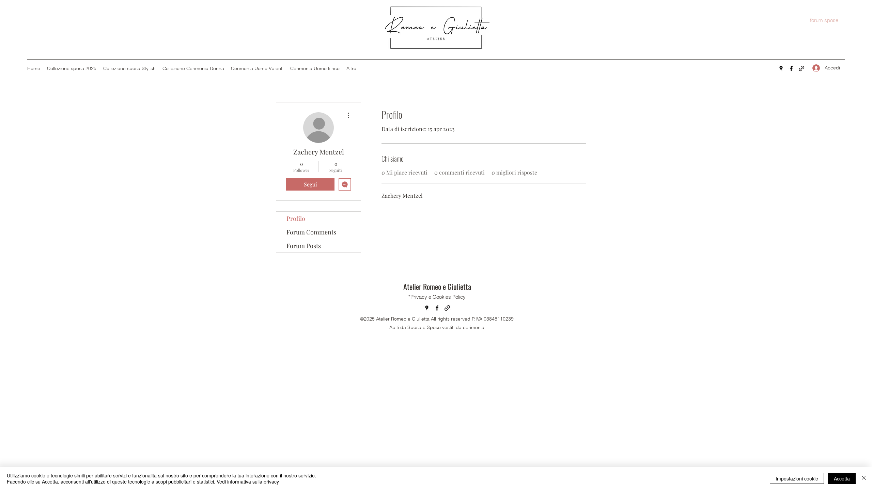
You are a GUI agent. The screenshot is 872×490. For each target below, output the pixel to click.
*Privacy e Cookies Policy (437, 297)
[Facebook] (791, 68)
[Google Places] (781, 68)
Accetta (842, 478)
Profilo (295, 218)
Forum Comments (311, 232)
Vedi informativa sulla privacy (248, 481)
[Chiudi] (864, 478)
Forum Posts (303, 246)
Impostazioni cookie (797, 478)
